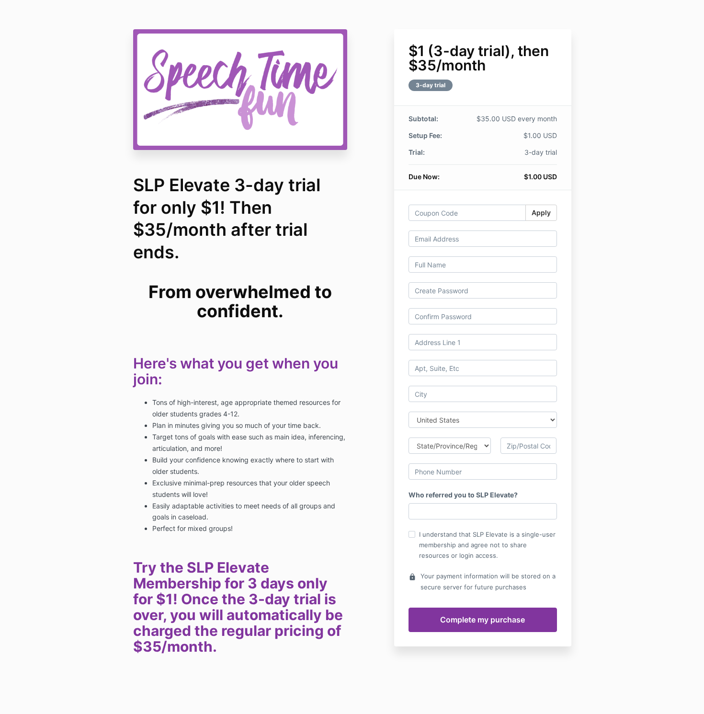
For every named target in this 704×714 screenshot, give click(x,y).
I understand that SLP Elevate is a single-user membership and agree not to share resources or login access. (487, 544)
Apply (541, 212)
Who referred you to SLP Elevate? (463, 495)
